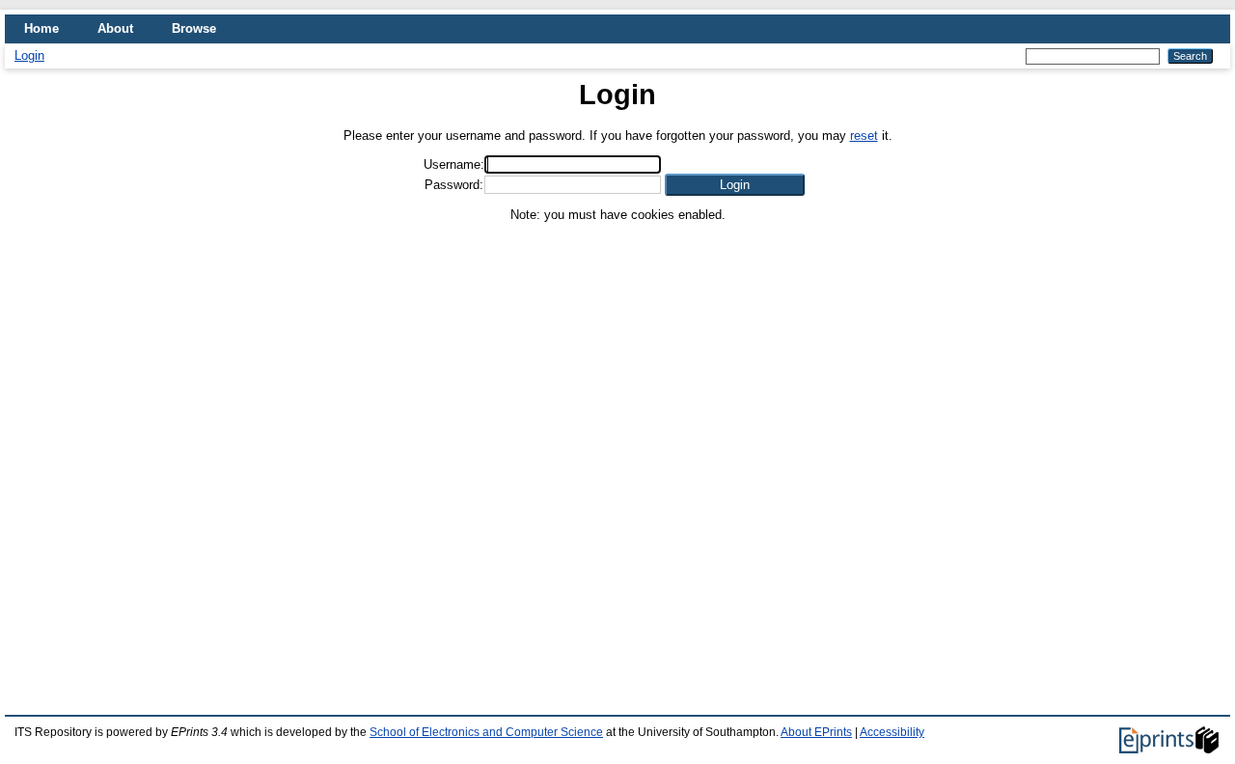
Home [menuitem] (41, 28)
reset (864, 135)
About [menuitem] (115, 28)
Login (29, 55)
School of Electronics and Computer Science (486, 732)
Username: (454, 164)
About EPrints (816, 732)
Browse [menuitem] (194, 28)
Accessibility (892, 732)
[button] (735, 185)
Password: (454, 184)
